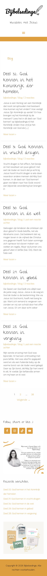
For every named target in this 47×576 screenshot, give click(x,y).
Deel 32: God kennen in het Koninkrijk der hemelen (18, 83)
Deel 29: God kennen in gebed (20, 275)
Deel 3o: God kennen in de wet (21, 211)
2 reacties (29, 97)
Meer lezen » (9, 134)
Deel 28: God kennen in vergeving (15, 333)
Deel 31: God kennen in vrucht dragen (23, 150)
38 (32, 394)
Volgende (23, 399)
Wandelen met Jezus (23, 23)
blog (20, 97)
